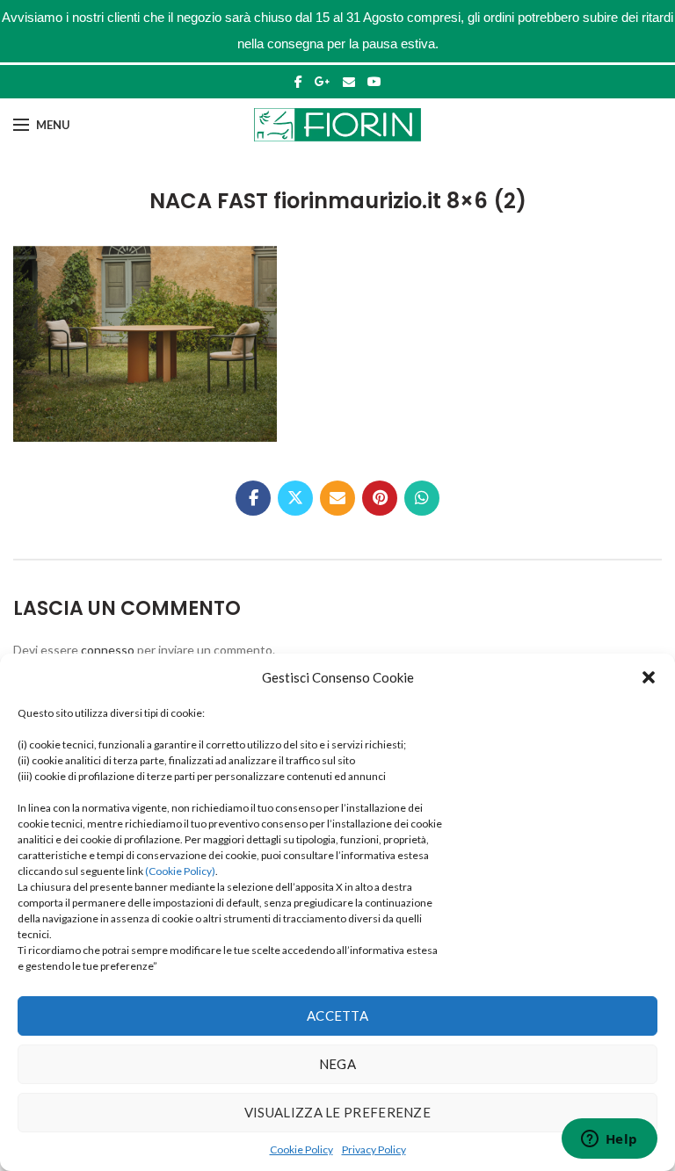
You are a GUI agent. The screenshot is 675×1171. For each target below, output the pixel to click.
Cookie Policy (301, 1149)
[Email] (349, 81)
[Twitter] (295, 498)
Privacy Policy (374, 1149)
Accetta (337, 1015)
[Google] (322, 81)
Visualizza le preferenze (337, 1112)
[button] (648, 677)
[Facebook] (298, 81)
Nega (337, 1064)
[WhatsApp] (421, 498)
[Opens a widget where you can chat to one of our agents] (609, 1140)
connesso (107, 649)
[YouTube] (374, 81)
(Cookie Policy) (180, 871)
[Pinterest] (379, 498)
